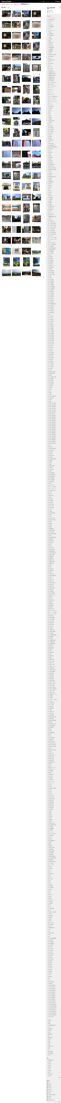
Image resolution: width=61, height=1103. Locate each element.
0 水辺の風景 (51, 35)
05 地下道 (50, 596)
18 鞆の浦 (50, 816)
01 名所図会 (50, 262)
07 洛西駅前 (50, 708)
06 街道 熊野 (51, 652)
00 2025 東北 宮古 (52, 54)
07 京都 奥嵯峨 (51, 671)
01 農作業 (50, 467)
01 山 (49, 314)
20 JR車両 (50, 830)
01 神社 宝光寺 (51, 413)
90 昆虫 (50, 919)
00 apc (49, 58)
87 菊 (49, 910)
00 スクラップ (51, 94)
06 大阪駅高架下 (51, 643)
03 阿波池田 (50, 570)
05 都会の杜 (50, 603)
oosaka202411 (51, 981)
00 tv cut (50, 66)
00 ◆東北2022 (51, 77)
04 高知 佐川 (51, 581)
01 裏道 (50, 464)
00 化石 (50, 110)
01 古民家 (50, 258)
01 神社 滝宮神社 (52, 422)
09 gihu (49, 736)
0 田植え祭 (50, 42)
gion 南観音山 (51, 943)
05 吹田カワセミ (51, 594)
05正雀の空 (50, 607)
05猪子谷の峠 (51, 608)
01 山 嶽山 (50, 323)
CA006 (49, 1096)
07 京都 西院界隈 (52, 689)
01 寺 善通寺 (51, 282)
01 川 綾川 (50, 368)
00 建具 (50, 138)
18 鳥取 (50, 818)
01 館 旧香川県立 (52, 474)
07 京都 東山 (51, 676)
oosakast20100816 (52, 1004)
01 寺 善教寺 (51, 281)
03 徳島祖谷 (50, 556)
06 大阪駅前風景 (51, 640)
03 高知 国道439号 (52, 575)
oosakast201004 (51, 1002)
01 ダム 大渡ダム (52, 242)
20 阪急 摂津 (51, 847)
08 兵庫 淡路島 (51, 725)
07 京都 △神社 (51, 664)
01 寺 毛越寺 (51, 293)
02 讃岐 (50, 526)
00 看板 (50, 180)
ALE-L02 (50, 1091)
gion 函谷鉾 (50, 939)
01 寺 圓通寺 (51, 284)
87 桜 (49, 905)
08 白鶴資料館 (51, 732)
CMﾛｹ (49, 934)
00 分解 (50, 108)
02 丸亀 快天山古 (52, 490)
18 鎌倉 (50, 814)
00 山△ (50, 124)
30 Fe (49, 870)
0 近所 (49, 52)
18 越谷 (50, 812)
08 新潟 (50, 729)
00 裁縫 (50, 201)
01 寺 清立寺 (51, 298)
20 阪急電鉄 (50, 854)
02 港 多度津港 (51, 512)
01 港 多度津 (51, 382)
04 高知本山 (50, 589)
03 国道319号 (51, 540)
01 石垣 (50, 394)
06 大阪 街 (50, 626)
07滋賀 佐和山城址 (52, 720)
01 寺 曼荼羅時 (51, 288)
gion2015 (50, 971)
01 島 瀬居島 (51, 354)
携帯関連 (50, 1034)
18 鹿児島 (50, 819)
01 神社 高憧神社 (52, 441)
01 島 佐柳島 (51, 338)
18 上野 (50, 784)
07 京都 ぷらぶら (52, 666)
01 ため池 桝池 (51, 230)
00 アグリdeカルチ (52, 86)
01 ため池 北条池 (52, 223)
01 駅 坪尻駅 (51, 478)
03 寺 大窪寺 (51, 547)
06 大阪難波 (50, 636)
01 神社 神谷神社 (52, 431)
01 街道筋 (50, 460)
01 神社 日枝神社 (52, 418)
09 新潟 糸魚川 (51, 755)
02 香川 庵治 (51, 532)
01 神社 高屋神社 (52, 439)
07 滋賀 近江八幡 (52, 716)
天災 (49, 1027)
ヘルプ (52, 1)
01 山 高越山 (51, 329)
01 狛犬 (50, 391)
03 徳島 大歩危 (51, 549)
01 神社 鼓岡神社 (52, 443)
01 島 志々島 (51, 347)
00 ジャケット (51, 92)
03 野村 (50, 566)
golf (49, 978)
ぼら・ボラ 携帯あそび (13, 4)
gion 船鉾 (50, 955)
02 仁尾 (50, 492)
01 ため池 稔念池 (52, 234)
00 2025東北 (51, 56)
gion (49, 936)
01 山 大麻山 (51, 321)
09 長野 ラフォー (52, 769)
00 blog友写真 (51, 59)
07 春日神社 (50, 706)
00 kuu (49, 65)
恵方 (49, 1032)
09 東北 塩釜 (51, 758)
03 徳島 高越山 (51, 554)
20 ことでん (50, 831)
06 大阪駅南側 (51, 641)
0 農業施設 (50, 51)
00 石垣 (50, 183)
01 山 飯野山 (51, 328)
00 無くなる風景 (51, 167)
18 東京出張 (50, 804)
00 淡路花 (50, 162)
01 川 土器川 (51, 364)
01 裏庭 (50, 462)
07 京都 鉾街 (51, 690)
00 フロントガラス (52, 101)
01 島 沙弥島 (51, 352)
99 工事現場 (50, 924)
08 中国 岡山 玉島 (52, 723)
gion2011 (50, 964)
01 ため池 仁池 (51, 221)
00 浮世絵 (50, 160)
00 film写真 (50, 63)
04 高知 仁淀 (51, 579)
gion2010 (50, 962)
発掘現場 (50, 1037)
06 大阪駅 (50, 638)
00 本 (49, 141)
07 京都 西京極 (51, 687)
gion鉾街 (50, 976)
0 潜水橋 (50, 38)
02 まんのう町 (51, 485)
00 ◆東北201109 (52, 73)
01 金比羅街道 (51, 472)
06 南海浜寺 (50, 615)
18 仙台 (50, 791)
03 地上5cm (50, 542)
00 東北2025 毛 (51, 145)
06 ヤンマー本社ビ (52, 614)
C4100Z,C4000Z (51, 1094)
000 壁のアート (51, 215)
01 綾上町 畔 (51, 455)
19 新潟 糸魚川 (51, 823)
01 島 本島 (50, 350)
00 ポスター (50, 105)
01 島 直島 (50, 359)
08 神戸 (50, 734)
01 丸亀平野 (50, 251)
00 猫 (49, 171)
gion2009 (50, 960)
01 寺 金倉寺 (51, 307)
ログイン (47, 1)
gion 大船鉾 (50, 945)
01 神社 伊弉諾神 (52, 406)
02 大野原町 (50, 500)
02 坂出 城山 (51, 495)
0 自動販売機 (51, 47)
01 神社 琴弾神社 (52, 424)
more (59, 1077)
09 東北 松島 (51, 760)
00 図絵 (50, 117)
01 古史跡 (50, 256)
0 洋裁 (49, 37)
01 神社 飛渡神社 (52, 438)
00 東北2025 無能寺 (52, 146)
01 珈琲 (50, 392)
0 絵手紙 (50, 44)
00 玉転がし (50, 173)
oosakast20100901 (52, 1006)
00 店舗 (50, 136)
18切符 (49, 1067)
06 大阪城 (50, 628)
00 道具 (50, 204)
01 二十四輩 (50, 253)
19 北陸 (50, 821)
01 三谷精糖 (50, 246)
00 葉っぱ (50, 192)
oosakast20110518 (52, 1013)
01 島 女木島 (51, 340)
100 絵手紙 (50, 779)
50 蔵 (49, 892)
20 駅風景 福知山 (52, 861)
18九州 (49, 1065)
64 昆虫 (50, 896)
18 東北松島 (50, 809)
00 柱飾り (50, 152)
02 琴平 (50, 516)
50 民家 (50, 889)
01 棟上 (50, 370)
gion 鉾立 (50, 957)
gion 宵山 (50, 946)
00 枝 (49, 150)
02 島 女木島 (51, 504)
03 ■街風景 (50, 539)
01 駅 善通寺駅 (51, 476)
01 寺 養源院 (51, 312)
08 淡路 (50, 730)
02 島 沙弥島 (51, 507)
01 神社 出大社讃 (52, 410)
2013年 (49, 1075)
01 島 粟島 (50, 361)
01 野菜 (50, 471)
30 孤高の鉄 (50, 873)
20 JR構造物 (51, 828)
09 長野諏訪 (50, 770)
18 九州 (50, 790)
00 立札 (50, 190)
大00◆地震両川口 (52, 1025)
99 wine (50, 920)
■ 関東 (49, 1020)
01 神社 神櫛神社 (52, 429)
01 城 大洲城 (51, 272)
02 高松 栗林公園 (52, 537)
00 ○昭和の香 (51, 80)
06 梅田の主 (50, 648)
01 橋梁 (50, 375)
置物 (49, 1039)
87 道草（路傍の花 (52, 912)
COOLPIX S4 (51, 1100)
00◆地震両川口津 (52, 216)
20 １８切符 (50, 863)
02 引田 (50, 509)
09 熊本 (50, 763)
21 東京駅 (50, 868)
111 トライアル (51, 781)
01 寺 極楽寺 (51, 291)
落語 (49, 1042)
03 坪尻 (50, 544)
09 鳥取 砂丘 (51, 774)
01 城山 (50, 275)
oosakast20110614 (52, 1014)
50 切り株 (50, 878)
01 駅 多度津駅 (51, 479)
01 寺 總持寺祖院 (52, 303)
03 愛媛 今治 (51, 560)
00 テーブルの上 (51, 98)
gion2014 (50, 969)
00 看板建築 (50, 181)
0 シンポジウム (51, 30)
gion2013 (50, 967)
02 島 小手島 (51, 506)
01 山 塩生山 (51, 319)
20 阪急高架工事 (51, 856)
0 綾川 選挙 (50, 45)
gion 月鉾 (50, 952)
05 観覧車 (50, 601)
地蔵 (49, 1023)
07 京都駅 (50, 697)
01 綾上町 (50, 453)
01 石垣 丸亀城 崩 (52, 396)
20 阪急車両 (50, 852)
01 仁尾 (50, 255)
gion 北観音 (50, 941)
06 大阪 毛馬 (51, 621)
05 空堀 (50, 598)
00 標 (49, 153)
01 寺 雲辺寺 (51, 309)
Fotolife (3, 4)
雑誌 (49, 1048)
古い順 (7, 7)
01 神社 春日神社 (52, 420)
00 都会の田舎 (51, 206)
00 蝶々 (50, 194)
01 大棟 (50, 277)
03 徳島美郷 (50, 558)
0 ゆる (49, 28)
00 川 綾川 (50, 133)
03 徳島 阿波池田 (52, 553)
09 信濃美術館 (51, 737)
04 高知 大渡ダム (52, 582)
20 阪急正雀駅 (51, 851)
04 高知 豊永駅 (51, 587)
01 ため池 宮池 (51, 228)
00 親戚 (50, 202)
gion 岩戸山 (50, 948)
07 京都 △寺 (51, 662)
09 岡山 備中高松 (52, 749)
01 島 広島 (50, 345)
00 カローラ (50, 89)
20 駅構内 (50, 859)
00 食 (49, 211)
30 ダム (50, 872)
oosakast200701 (51, 986)
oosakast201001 (51, 999)
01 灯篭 (50, 389)
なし (49, 1082)
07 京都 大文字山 (52, 669)
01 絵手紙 (50, 452)
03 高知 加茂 (51, 573)
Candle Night (51, 932)
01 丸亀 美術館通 (52, 248)
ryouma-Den (50, 1016)
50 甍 (49, 891)
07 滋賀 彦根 (51, 715)
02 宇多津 (50, 502)
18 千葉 (50, 793)
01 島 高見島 (51, 363)
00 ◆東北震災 (51, 79)
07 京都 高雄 (51, 692)
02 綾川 (50, 521)
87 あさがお (50, 899)
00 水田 (50, 159)
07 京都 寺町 (51, 673)
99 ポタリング (51, 922)
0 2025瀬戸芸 (51, 19)
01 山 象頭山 (51, 324)
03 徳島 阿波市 (51, 551)
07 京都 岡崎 (51, 675)
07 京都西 (50, 695)
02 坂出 (50, 493)
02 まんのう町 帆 (52, 486)
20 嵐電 (50, 838)
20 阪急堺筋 (50, 849)
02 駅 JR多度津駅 (52, 533)
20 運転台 (50, 845)
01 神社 (50, 401)
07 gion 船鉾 (51, 661)
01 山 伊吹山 (51, 316)
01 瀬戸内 (50, 387)
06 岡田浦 (50, 645)
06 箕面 (50, 650)
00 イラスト (50, 87)
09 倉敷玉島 (50, 739)
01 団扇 (50, 269)
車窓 (49, 1044)
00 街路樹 (50, 197)
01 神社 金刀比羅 (52, 436)
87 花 (49, 906)
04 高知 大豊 (51, 584)
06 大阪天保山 (51, 629)
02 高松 (50, 535)
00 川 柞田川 (51, 131)
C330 (49, 1093)
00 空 (49, 188)
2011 (49, 1072)
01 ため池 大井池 (52, 225)
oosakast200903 (51, 995)
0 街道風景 (50, 49)
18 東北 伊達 (51, 805)
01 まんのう (50, 235)
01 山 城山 (50, 317)
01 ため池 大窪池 (52, 227)
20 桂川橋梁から (51, 840)
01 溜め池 (50, 385)
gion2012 (50, 966)
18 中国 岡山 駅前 (52, 788)
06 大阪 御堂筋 (51, 617)
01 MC (49, 218)
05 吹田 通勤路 (51, 593)
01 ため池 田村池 (52, 232)
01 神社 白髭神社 (52, 427)
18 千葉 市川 (51, 795)
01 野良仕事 (50, 469)
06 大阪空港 (50, 633)
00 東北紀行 (50, 148)
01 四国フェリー (51, 265)
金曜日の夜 (50, 1046)
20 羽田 (50, 842)
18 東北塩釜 (50, 807)
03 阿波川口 (50, 568)
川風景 (49, 1030)
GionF (49, 974)
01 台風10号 (51, 260)
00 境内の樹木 (51, 120)
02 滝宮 (50, 514)
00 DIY (49, 61)
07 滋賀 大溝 (51, 713)
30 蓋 (49, 875)
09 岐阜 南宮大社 (52, 743)
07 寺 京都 (50, 704)
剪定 (49, 1021)
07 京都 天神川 (51, 682)
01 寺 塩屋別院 (51, 286)
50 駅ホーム (50, 894)
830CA (49, 1089)
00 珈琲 (50, 174)
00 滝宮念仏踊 (51, 164)
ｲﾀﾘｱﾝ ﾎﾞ (50, 1055)
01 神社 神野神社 (52, 432)
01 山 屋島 (50, 331)
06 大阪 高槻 (51, 624)
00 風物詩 (50, 209)
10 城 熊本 (50, 777)
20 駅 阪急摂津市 (52, 858)
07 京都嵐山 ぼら (52, 694)
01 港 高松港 (51, 383)
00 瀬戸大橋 (50, 166)
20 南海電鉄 (50, 835)
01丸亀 (49, 483)
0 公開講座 (50, 33)
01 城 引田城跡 (51, 274)
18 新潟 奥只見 (51, 798)
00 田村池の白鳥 (51, 176)
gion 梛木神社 (51, 953)
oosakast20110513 (52, 1011)
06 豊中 (50, 654)
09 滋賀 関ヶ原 (51, 762)
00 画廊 (50, 178)
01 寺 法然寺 (51, 295)
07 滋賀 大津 (51, 711)
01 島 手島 (50, 349)
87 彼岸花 (50, 903)
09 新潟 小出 (51, 753)
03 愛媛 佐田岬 (51, 561)
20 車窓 (50, 844)
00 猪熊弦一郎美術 (52, 169)
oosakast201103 (51, 1009)
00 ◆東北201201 (52, 75)
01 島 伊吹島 (51, 336)
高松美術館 (50, 1053)
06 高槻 (50, 657)
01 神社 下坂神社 (52, 404)
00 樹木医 (50, 157)
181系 (49, 1063)
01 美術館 (50, 457)
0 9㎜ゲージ (50, 21)
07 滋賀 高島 (51, 718)
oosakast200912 (51, 997)
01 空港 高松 (51, 450)
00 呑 (49, 113)
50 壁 (49, 880)
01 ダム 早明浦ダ (52, 244)
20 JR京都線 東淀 (52, 824)
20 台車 (50, 837)
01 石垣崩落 (50, 398)
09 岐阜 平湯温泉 (52, 744)
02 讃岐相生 (50, 528)
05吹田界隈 (50, 605)
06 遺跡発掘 (50, 655)
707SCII (50, 1087)
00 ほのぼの (50, 84)
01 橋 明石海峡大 (52, 371)
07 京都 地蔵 (51, 668)
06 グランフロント (52, 610)
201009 (49, 1070)
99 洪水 (50, 926)
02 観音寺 (50, 523)
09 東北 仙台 (51, 756)
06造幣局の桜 (51, 659)
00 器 (49, 115)
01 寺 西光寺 (51, 305)
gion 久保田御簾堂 (52, 938)
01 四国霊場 (50, 267)
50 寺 (49, 882)
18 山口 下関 (51, 797)
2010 (49, 1068)
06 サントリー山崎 (52, 612)
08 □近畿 (50, 722)
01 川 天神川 (51, 366)
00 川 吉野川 (51, 127)
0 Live (49, 23)
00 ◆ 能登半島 (51, 72)
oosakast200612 (51, 985)
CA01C (49, 1098)
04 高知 (50, 577)
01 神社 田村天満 (52, 425)
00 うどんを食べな (52, 82)
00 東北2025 (51, 143)
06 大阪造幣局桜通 (52, 635)
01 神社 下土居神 (52, 403)
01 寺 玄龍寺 (51, 300)
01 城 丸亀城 (51, 270)
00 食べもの (50, 213)
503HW (49, 1086)
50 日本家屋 (50, 887)
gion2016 (50, 973)
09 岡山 (50, 748)
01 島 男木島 (51, 357)
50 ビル (50, 877)
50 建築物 (50, 885)
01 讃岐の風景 (51, 465)
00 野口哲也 (50, 208)
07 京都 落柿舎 (51, 680)
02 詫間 (50, 525)
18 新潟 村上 (51, 800)
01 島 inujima (51, 335)
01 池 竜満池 (51, 378)
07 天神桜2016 (51, 702)
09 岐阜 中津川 (51, 741)
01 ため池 (50, 220)
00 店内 (50, 134)
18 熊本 (50, 811)
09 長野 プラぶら (52, 767)
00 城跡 (50, 119)
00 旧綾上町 (50, 140)
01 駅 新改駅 (51, 481)
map (49, 980)
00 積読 (50, 187)
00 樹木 (50, 155)
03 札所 (50, 565)
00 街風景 (50, 199)
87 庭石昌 (50, 901)
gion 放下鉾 (50, 950)
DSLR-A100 (50, 12)
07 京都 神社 (51, 678)
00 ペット (50, 103)
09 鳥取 (50, 772)
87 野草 (50, 913)
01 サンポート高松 (52, 237)
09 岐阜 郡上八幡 (52, 746)
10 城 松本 (50, 776)
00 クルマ (50, 91)
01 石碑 (50, 399)
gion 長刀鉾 (50, 959)
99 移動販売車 (51, 927)
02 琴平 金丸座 (51, 518)
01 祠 (49, 445)
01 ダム (50, 241)
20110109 (50, 1074)
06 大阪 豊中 (51, 622)
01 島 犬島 (50, 356)
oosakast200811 (51, 993)
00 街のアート (51, 195)
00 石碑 (50, 185)
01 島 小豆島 (51, 343)
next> (44, 277)
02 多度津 (50, 499)
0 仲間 (49, 32)
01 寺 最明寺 (51, 289)
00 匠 (49, 112)
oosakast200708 (51, 990)
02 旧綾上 (50, 511)
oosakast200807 (51, 992)
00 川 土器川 (51, 129)
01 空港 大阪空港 (52, 448)
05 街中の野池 (51, 600)
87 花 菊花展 (51, 908)
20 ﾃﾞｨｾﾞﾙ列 (51, 865)
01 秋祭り (50, 446)
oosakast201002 (51, 1001)
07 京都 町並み (51, 683)
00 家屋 (50, 122)
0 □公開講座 (51, 26)
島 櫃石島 (50, 1028)
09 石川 (50, 765)
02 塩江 (50, 497)
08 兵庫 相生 (51, 727)
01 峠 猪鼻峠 (51, 333)
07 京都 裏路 (51, 685)
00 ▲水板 (50, 68)
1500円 (49, 1061)
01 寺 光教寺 (51, 279)
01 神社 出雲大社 (52, 411)
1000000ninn (51, 1060)
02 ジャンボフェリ (52, 488)
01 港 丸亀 (50, 380)
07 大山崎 (50, 701)
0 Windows (50, 25)
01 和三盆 (50, 263)
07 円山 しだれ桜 (52, 699)
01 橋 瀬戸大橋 (51, 373)
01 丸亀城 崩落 (51, 249)
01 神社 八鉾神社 (52, 408)
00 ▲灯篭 (50, 70)
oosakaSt (50, 983)
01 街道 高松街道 (52, 458)
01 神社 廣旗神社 (52, 417)
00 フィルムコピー (52, 99)
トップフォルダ (51, 18)
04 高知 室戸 (51, 586)
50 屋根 (50, 884)
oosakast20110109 (52, 1007)
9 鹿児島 (50, 917)
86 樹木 (50, 898)
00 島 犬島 (50, 126)
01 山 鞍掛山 (51, 326)
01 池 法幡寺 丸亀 (52, 377)
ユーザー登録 (42, 1)
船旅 (49, 1041)
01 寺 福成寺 (51, 302)
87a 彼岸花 (50, 915)
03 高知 (50, 572)
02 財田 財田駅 (51, 530)
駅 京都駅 (50, 1051)
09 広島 (50, 751)
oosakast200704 (51, 988)
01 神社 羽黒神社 (52, 434)
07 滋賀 (50, 709)
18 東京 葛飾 (51, 802)
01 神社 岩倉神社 (52, 415)
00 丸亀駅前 (50, 106)
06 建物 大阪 (51, 647)
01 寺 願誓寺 (51, 310)
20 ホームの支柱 (51, 833)
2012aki (50, 866)
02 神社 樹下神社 (52, 519)
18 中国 (50, 786)
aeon (49, 929)
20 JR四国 (50, 826)
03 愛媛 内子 (51, 563)
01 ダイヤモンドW (52, 239)
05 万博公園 (50, 591)
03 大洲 (50, 546)
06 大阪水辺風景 (51, 631)
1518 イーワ (51, 783)
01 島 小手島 (51, 342)
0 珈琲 (49, 40)
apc (49, 931)
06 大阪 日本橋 (51, 619)
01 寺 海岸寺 (51, 296)
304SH (49, 1084)
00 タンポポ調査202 (52, 96)
